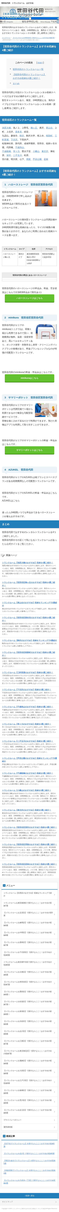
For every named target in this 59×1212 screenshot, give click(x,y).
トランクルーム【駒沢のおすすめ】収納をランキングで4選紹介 (29, 640)
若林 (46, 159)
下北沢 (14, 139)
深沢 (8, 155)
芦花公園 (37, 159)
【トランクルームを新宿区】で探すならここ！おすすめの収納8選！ (28, 1012)
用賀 (28, 159)
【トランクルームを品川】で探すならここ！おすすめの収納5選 (29, 1153)
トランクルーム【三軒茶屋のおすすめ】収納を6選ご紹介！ (27, 672)
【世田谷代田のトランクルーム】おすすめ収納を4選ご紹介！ (29, 76)
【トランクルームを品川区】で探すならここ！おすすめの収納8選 (28, 1032)
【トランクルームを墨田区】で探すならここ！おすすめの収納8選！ (28, 993)
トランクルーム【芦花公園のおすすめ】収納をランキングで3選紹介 (29, 759)
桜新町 (49, 136)
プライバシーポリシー (12, 1120)
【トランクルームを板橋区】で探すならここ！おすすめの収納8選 (28, 1091)
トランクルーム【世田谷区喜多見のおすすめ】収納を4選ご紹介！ (28, 619)
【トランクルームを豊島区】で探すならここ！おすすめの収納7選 (28, 943)
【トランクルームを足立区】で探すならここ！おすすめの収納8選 (28, 1111)
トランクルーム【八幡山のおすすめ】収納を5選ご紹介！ (26, 790)
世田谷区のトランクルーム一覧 (28, 69)
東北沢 (45, 151)
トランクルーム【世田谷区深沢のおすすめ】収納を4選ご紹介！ (29, 827)
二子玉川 (17, 155)
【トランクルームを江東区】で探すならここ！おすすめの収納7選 (28, 1042)
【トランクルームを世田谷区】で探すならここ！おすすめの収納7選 (33, 37)
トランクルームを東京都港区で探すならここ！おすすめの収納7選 (28, 904)
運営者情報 (8, 1127)
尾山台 (49, 128)
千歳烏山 (19, 147)
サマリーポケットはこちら (29, 450)
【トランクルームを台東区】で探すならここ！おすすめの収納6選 (28, 973)
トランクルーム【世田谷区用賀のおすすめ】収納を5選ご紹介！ (29, 844)
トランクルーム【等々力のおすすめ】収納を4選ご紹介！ (26, 724)
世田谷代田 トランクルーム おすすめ (17, 3)
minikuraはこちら (29, 378)
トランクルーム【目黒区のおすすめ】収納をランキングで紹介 (28, 894)
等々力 (16, 151)
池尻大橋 (6, 128)
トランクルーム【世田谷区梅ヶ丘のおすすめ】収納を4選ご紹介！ (28, 583)
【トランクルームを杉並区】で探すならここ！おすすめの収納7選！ (28, 1003)
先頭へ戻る (30, 1196)
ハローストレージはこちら (29, 298)
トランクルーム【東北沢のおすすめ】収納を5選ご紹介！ (26, 810)
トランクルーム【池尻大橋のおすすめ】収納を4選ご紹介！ (27, 563)
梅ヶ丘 (34, 128)
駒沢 (22, 136)
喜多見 (18, 132)
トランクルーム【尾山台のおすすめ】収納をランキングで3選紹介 (29, 604)
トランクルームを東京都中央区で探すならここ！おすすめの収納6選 (28, 963)
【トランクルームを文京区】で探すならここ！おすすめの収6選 (28, 914)
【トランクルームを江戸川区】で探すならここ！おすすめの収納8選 (28, 1081)
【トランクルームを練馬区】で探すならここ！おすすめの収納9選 (28, 924)
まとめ (16, 83)
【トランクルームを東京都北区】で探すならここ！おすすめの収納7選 (28, 1052)
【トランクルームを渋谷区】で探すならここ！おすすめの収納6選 (28, 1022)
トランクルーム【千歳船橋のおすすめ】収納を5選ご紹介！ (27, 773)
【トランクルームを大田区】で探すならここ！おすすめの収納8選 (28, 1072)
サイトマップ (7, 1202)
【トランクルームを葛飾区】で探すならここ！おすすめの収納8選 (28, 1062)
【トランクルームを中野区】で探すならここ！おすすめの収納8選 (28, 933)
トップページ (6, 37)
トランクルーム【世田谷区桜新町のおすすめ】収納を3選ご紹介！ (28, 653)
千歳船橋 (6, 151)
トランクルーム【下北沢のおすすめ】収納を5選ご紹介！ (26, 689)
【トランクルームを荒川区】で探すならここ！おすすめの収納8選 (28, 1101)
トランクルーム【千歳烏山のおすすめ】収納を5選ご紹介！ (27, 707)
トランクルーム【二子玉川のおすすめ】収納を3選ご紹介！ (27, 741)
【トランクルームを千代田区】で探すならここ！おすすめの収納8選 (28, 953)
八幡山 (36, 151)
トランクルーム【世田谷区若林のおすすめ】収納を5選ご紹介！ (29, 864)
